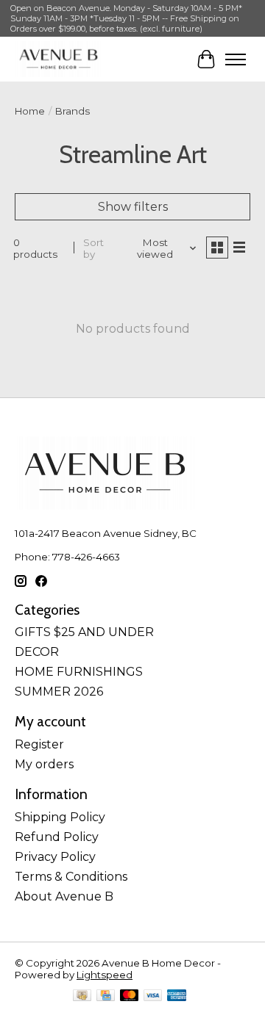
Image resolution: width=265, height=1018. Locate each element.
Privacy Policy (55, 857)
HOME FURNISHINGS (79, 672)
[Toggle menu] (235, 59)
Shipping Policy (60, 817)
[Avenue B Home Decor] (58, 59)
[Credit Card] (105, 996)
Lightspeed (104, 975)
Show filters (133, 207)
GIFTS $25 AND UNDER (84, 632)
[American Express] (176, 996)
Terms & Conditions (71, 877)
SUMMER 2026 (59, 691)
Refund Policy (57, 837)
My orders (44, 764)
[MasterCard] (129, 996)
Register (39, 744)
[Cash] (82, 996)
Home (30, 111)
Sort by (93, 248)
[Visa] (153, 996)
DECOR (37, 652)
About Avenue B (64, 896)
